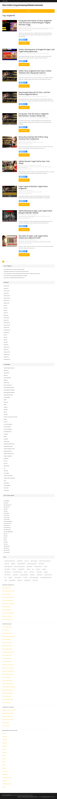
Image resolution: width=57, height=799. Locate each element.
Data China (6, 502)
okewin (4, 787)
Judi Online (29, 140)
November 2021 (7, 354)
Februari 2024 (6, 290)
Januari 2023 (6, 320)
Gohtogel (5, 407)
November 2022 (7, 325)
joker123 (28, 569)
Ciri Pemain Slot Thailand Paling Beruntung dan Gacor (14, 277)
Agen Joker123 (6, 372)
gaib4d (4, 749)
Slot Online (29, 74)
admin (25, 26)
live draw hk (32, 572)
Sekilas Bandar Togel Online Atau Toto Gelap (34, 162)
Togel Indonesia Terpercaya (8, 686)
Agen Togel (7, 563)
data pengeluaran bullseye (9, 387)
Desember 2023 (7, 295)
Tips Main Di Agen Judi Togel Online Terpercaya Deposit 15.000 (33, 237)
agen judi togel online (33, 216)
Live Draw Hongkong (8, 424)
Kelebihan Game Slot (7, 645)
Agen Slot (6, 375)
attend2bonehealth (46, 241)
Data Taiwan (6, 513)
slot (4, 468)
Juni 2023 (5, 307)
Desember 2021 (7, 352)
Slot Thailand (6, 473)
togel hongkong (37, 242)
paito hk (5, 537)
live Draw (5, 421)
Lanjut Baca (24, 43)
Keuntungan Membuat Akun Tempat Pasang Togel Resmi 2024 (16, 271)
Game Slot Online (6, 639)
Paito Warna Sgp (7, 529)
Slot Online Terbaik (6, 616)
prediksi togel (39, 574)
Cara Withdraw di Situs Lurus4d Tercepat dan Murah (14, 269)
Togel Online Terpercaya (8, 597)
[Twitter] (22, 40)
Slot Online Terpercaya (7, 600)
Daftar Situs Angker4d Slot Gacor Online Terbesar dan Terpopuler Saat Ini (35, 72)
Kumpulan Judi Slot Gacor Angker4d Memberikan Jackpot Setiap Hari (33, 115)
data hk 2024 (6, 548)
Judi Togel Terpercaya (30, 242)
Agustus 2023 (6, 303)
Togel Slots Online (6, 606)
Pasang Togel (6, 441)
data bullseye (29, 566)
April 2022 (6, 342)
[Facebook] (20, 40)
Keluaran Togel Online (7, 716)
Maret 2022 (6, 344)
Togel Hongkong (7, 485)
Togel (5, 480)
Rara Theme (39, 796)
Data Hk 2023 (6, 507)
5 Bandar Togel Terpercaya (9, 367)
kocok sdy (6, 544)
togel (36, 191)
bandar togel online (35, 28)
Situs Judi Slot (5, 630)
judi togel (44, 569)
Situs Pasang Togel (6, 633)
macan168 (4, 771)
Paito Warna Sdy (7, 527)
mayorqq (45, 572)
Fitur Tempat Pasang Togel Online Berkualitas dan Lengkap (15, 275)
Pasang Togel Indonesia (8, 683)
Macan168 (6, 438)
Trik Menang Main (6, 702)
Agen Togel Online (7, 377)
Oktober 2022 (6, 327)
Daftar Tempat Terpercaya (8, 636)
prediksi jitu (32, 574)
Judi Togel (39, 165)
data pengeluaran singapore (9, 392)
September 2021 (7, 359)
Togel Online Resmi (6, 609)
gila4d (3, 755)
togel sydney (31, 217)
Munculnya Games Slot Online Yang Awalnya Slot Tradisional (33, 138)
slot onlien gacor (26, 28)
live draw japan (7, 552)
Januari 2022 (6, 349)
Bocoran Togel (5, 726)
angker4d (20, 28)
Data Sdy (5, 509)
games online (25, 142)
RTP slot (5, 463)
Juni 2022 (5, 337)
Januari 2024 (6, 293)
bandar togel (25, 166)
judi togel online (8, 572)
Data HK (45, 566)
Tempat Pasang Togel (8, 475)
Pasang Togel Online (7, 649)
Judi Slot (5, 412)
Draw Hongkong (7, 397)
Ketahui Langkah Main (7, 693)
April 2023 (6, 312)
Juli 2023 (5, 305)
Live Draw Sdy (6, 517)
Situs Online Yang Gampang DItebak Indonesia (22, 5)
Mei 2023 (5, 310)
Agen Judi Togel (26, 216)
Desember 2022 (7, 322)
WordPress (52, 796)
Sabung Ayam (6, 465)
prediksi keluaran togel (8, 446)
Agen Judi (20, 216)
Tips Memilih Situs (6, 661)
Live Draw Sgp (7, 519)
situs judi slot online (48, 574)
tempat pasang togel (45, 166)
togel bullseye (6, 483)
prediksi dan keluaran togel (9, 443)
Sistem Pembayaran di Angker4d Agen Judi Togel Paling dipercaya (36, 50)
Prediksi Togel (5, 722)
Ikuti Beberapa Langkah (8, 652)
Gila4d (5, 404)
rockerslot (4, 780)
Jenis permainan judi (7, 642)
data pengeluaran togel (8, 394)
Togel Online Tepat (6, 696)
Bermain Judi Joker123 (7, 674)
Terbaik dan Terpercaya (8, 664)
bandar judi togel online (27, 28)
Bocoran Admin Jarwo (7, 619)
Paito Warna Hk (7, 525)
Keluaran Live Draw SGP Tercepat (10, 416)
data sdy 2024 (6, 550)
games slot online (36, 142)
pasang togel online (49, 28)
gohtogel (4, 768)
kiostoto (25, 572)
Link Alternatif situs (6, 658)
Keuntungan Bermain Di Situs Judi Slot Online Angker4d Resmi (34, 93)
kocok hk (5, 539)
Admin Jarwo (6, 370)
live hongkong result (7, 431)
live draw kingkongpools (8, 531)
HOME (28, 11)
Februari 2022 (6, 347)
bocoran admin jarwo (8, 385)
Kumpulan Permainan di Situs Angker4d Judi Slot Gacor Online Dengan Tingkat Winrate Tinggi (35, 22)
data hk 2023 (7, 569)
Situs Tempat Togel (7, 627)
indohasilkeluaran (42, 28)
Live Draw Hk (6, 515)
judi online (39, 166)
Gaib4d (5, 399)
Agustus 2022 (6, 332)
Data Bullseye (6, 500)
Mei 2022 (5, 339)
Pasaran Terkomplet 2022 (8, 613)
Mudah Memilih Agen (7, 690)
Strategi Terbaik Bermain (8, 671)
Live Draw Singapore (8, 429)
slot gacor (20, 28)
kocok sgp (6, 542)
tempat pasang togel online (39, 28)
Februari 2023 (6, 317)
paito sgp (5, 535)
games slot (30, 142)
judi (36, 166)
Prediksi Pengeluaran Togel (9, 448)
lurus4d (5, 436)
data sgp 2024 (6, 546)
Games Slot (6, 402)
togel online (46, 28)
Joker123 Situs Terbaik (7, 668)
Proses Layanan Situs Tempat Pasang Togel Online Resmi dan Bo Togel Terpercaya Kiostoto (22, 273)
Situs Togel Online (6, 594)
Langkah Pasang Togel (7, 699)
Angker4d (29, 26)
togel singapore (26, 217)
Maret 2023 (6, 315)
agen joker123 (19, 560)
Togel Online (34, 214)
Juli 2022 (5, 334)
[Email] (24, 40)
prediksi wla (6, 458)
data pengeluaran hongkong (9, 390)
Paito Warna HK (8, 574)
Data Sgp (6, 511)
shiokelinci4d (5, 774)
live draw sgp (38, 572)
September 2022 (7, 330)
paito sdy (5, 533)
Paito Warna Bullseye (8, 521)
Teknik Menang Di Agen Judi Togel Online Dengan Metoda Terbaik (35, 212)
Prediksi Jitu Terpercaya (8, 719)
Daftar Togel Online (7, 655)
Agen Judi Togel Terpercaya (34, 241)
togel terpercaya (24, 167)
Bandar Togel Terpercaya (19, 566)
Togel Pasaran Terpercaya (8, 603)
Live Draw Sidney (7, 426)
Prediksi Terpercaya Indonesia (9, 710)
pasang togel (15, 574)
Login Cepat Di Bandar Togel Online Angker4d (33, 187)
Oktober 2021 (6, 356)
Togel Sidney (6, 490)
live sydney (6, 434)
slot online (31, 28)
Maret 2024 (6, 288)
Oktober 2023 (6, 300)
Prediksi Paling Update (7, 713)
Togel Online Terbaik (7, 680)
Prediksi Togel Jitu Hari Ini (9, 453)
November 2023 (7, 298)
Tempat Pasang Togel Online (9, 478)
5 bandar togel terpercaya (10, 560)
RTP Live (5, 460)
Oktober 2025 (6, 285)
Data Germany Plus (7, 504)
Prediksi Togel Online (8, 456)
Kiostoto (5, 419)
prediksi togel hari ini (8, 451)
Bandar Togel (30, 165)
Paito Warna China (7, 523)
